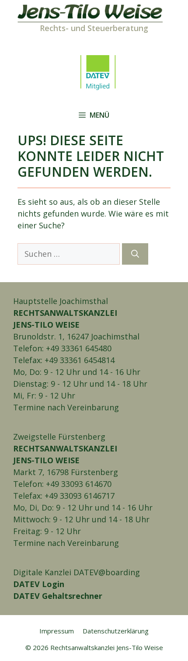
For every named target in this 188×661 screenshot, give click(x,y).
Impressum (56, 630)
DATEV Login (38, 584)
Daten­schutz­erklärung (116, 630)
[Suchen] (135, 254)
